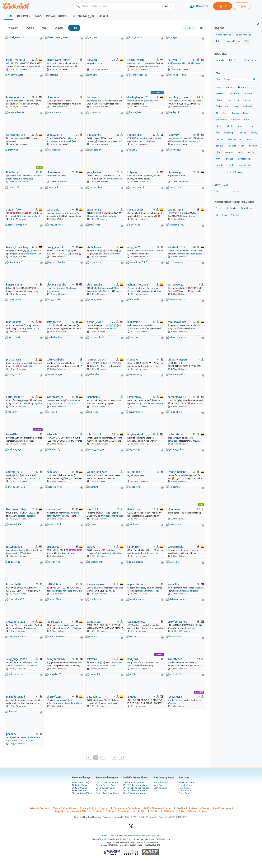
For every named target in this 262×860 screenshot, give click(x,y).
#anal (37, 66)
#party (199, 254)
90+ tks (235, 215)
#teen (119, 179)
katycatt (92, 59)
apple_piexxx (135, 584)
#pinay (140, 138)
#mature (177, 63)
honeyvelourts (15, 97)
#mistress (190, 254)
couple (219, 145)
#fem (143, 250)
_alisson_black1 (96, 359)
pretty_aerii (13, 359)
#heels (105, 665)
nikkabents (94, 134)
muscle (219, 165)
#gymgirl (61, 288)
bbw (218, 152)
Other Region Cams (106, 785)
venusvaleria (54, 134)
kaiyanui (132, 172)
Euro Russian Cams (105, 788)
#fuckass (16, 740)
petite (251, 152)
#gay (55, 141)
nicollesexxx (54, 172)
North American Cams (107, 782)
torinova (92, 97)
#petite (153, 138)
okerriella (53, 97)
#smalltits (195, 141)
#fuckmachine (33, 737)
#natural (150, 403)
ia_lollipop (133, 471)
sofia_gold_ (54, 209)
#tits (67, 213)
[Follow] (41, 38)
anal (229, 100)
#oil (57, 403)
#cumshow (137, 141)
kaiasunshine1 (14, 284)
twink (230, 165)
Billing (110, 811)
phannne (11, 734)
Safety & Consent (39, 808)
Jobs (181, 811)
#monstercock (106, 288)
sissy (236, 106)
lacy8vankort (135, 434)
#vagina (131, 288)
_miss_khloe (175, 434)
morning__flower (178, 97)
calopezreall (175, 546)
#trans (50, 141)
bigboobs (248, 106)
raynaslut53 (175, 696)
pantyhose (221, 119)
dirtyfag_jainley (177, 621)
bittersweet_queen (58, 59)
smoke (240, 126)
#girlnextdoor (53, 291)
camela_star (94, 621)
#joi (129, 665)
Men (44, 27)
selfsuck (248, 93)
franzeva (132, 359)
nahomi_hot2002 (137, 284)
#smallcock (28, 179)
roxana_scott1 (136, 209)
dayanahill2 (94, 696)
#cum (57, 63)
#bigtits (57, 553)
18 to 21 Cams (79, 785)
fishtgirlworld (135, 59)
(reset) (224, 185)
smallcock (234, 93)
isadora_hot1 (55, 509)
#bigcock (186, 63)
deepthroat (244, 165)
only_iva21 (133, 247)
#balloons (110, 516)
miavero (92, 659)
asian (218, 87)
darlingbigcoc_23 (137, 97)
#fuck (9, 740)
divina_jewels (95, 321)
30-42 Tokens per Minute (136, 788)
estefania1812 (176, 247)
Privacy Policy (88, 808)
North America (223, 34)
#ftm (103, 516)
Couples (59, 27)
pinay (218, 126)
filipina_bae (134, 134)
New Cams (158, 785)
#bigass (30, 66)
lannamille (133, 321)
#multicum (65, 403)
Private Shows (160, 782)
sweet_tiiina (175, 209)
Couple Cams (185, 790)
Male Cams (184, 788)
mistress (220, 93)
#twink (61, 141)
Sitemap (192, 811)
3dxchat (228, 158)
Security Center (200, 808)
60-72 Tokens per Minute (136, 790)
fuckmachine (222, 106)
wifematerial (234, 139)
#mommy (10, 553)
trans (253, 87)
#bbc (116, 288)
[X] (131, 827)
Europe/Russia (232, 41)
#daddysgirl (190, 628)
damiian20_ (54, 471)
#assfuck (30, 740)
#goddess (51, 591)
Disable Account (127, 811)
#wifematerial (109, 216)
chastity (235, 119)
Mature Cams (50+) (82, 793)
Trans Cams (184, 793)
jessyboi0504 (14, 546)
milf (218, 158)
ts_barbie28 (13, 584)
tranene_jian (94, 209)
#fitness (181, 254)
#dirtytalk (91, 665)
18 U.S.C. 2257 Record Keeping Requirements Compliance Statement (131, 835)
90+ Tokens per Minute (135, 793)
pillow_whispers (177, 359)
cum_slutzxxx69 (56, 659)
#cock (68, 141)
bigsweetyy (175, 172)
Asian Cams (101, 790)
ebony (219, 100)
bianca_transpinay (17, 247)
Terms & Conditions (64, 808)
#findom (186, 141)
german (253, 145)
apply (236, 191)
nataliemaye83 (177, 396)
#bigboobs (196, 63)
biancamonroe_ (96, 584)
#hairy (112, 591)
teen (251, 126)
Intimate (220, 60)
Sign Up (222, 6)
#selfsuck (25, 403)
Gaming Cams (160, 788)
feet (225, 113)
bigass (235, 113)
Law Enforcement (223, 808)
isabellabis (93, 396)
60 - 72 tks (221, 215)
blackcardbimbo (56, 284)
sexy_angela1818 (16, 659)
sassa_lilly (174, 584)
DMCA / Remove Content (158, 808)
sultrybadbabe (55, 359)
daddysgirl (229, 132)
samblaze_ (133, 546)
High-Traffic (250, 60)
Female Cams (185, 785)
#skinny (112, 179)
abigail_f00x (13, 209)
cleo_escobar (95, 284)
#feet (143, 288)
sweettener (175, 659)
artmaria (52, 434)
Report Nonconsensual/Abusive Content (78, 811)
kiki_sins (132, 659)
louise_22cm (54, 621)
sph (242, 145)
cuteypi (172, 59)
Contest (155, 811)
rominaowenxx (177, 321)
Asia (218, 41)
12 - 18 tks (230, 208)
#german (15, 254)
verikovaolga (175, 284)
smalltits (231, 145)
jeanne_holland (177, 471)
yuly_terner (94, 172)
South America (243, 34)
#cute (25, 366)
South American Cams (107, 793)
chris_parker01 (15, 396)
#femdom (176, 141)
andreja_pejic (14, 471)
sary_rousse (54, 321)
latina (247, 100)
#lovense (59, 66)
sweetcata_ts (55, 396)
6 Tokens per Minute (133, 782)
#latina (136, 101)
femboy (242, 87)
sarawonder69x (15, 134)
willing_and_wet (97, 471)
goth (248, 139)
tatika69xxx (54, 584)
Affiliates (169, 811)
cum (238, 100)
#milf (170, 63)
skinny (254, 132)
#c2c (154, 250)
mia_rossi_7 (94, 434)
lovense (229, 152)
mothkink (93, 509)
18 (217, 113)
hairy (245, 113)
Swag (204, 811)
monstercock (244, 158)
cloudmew (174, 509)
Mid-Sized (234, 60)
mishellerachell (15, 696)
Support (105, 808)
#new (39, 175)
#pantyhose (36, 403)
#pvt (114, 328)
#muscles (60, 703)
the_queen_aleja (16, 509)
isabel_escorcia (15, 59)
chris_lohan (94, 247)
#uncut (22, 550)
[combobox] (118, 6)
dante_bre (133, 509)
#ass (79, 213)
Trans (74, 27)
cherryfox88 (54, 696)
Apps (144, 811)
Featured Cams (186, 782)
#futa (140, 662)
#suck (13, 216)
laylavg (91, 546)
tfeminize (12, 172)
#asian (146, 138)
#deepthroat (153, 288)
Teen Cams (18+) (80, 782)
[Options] (201, 28)
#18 (151, 101)
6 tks (218, 208)
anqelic (131, 696)
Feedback (181, 808)
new (246, 119)
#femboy (72, 138)
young (243, 132)
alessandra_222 (15, 621)
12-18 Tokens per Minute (136, 785)
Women (30, 27)
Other (247, 41)
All (166, 6)
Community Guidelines (127, 808)
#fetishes (131, 291)
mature (219, 139)
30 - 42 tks (246, 208)
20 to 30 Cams (79, 788)
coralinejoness (136, 621)
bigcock (230, 87)
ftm (218, 132)
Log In (242, 6)
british (229, 126)
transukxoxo (13, 321)
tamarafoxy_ (135, 396)
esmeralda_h (54, 546)
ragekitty (12, 434)
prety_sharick (55, 247)
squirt (240, 152)
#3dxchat (172, 703)
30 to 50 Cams (79, 790)
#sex (160, 138)
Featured (13, 27)
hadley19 (173, 134)
